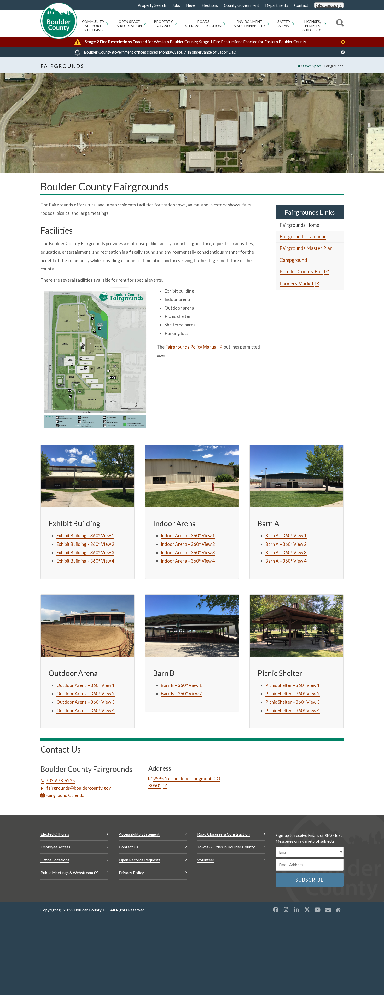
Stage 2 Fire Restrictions (108, 41)
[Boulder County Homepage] (58, 21)
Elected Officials (54, 834)
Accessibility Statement (139, 834)
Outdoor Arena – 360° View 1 (85, 685)
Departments (276, 5)
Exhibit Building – (73, 544)
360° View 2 (102, 544)
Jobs (176, 5)
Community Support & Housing (93, 26)
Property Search (152, 5)
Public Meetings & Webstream (66, 872)
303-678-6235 (60, 780)
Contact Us (128, 846)
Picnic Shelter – (280, 693)
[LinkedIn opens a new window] (296, 909)
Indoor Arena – (176, 544)
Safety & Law (283, 24)
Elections (210, 5)
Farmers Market (297, 283)
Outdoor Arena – (73, 693)
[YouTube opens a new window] (317, 909)
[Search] (339, 23)
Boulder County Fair (301, 271)
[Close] (344, 42)
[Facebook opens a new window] (275, 909)
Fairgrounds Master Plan (306, 248)
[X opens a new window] (307, 909)
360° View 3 (102, 552)
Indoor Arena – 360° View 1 (188, 535)
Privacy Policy (131, 872)
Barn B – (169, 693)
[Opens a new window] (94, 358)
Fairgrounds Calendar (303, 236)
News (191, 5)
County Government (241, 5)
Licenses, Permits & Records (312, 26)
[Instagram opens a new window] (286, 909)
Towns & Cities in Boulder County (226, 846)
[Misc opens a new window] (328, 909)
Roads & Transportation (203, 24)
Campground (293, 260)
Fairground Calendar (65, 795)
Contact (301, 5)
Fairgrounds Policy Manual (191, 347)
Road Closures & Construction (223, 834)
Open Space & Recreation (129, 24)
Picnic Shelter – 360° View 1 (292, 685)
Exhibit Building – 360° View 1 (85, 535)
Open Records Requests (139, 860)
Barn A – (274, 544)
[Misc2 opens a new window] (338, 909)
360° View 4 (102, 561)
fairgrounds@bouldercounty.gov (78, 788)
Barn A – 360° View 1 (286, 535)
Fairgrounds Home (299, 225)
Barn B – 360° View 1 (181, 685)
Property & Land (163, 24)
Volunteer (205, 860)
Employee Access (55, 846)
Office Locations (54, 860)
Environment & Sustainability (249, 24)
